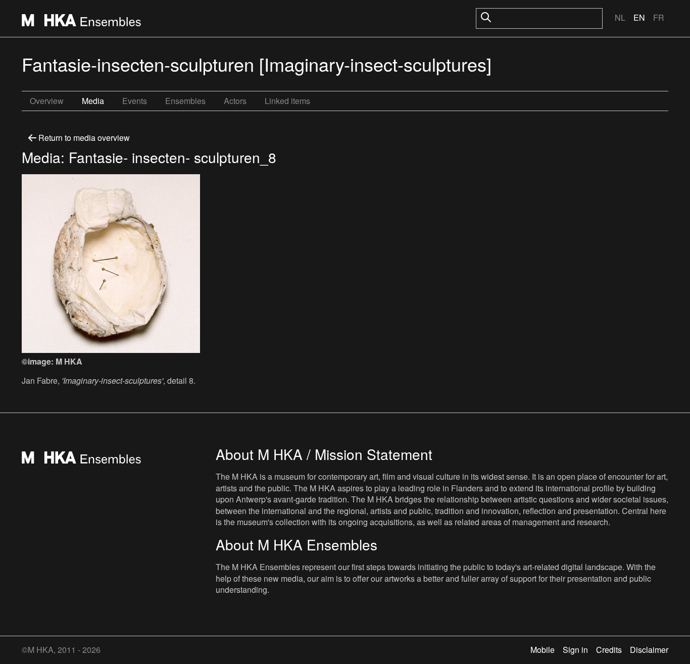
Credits (609, 649)
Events (134, 101)
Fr (658, 17)
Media (93, 101)
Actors (235, 101)
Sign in (575, 649)
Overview (47, 101)
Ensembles (185, 101)
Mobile (542, 649)
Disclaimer (649, 649)
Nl (620, 17)
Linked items (287, 101)
